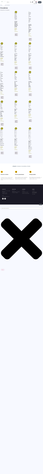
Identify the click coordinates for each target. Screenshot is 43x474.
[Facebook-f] (3, 198)
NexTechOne (40, 201)
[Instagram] (5, 198)
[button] (32, 2)
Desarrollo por (36, 201)
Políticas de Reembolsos (25, 193)
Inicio (1, 5)
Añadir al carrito (16, 35)
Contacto (23, 190)
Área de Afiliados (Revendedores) (34, 192)
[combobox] (21, 208)
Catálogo (33, 190)
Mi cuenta (33, 194)
